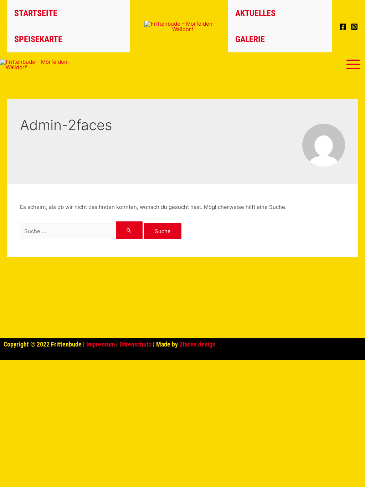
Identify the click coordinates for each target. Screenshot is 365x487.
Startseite (35, 13)
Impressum (100, 344)
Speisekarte (38, 39)
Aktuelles (255, 13)
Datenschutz (135, 344)
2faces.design (197, 344)
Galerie (250, 39)
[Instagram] (354, 26)
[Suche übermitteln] (129, 230)
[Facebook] (342, 26)
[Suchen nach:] (82, 231)
